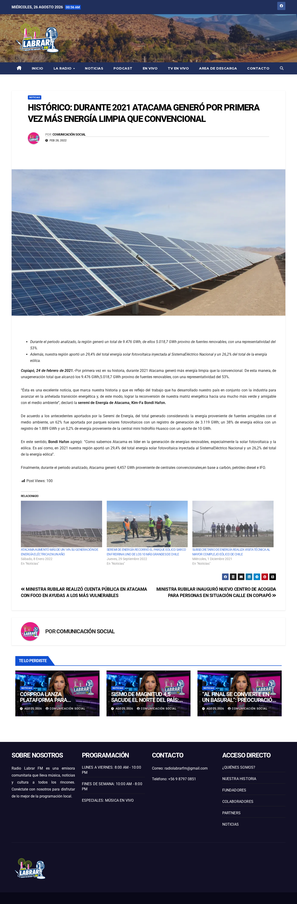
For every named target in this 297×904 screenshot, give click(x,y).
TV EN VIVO (178, 68)
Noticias (94, 68)
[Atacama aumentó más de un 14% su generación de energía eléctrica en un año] (61, 524)
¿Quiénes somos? (238, 767)
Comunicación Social (69, 134)
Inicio (37, 68)
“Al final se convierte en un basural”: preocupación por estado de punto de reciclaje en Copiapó (239, 703)
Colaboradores (238, 801)
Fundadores (234, 790)
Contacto (258, 68)
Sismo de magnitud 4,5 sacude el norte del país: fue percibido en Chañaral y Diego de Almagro (147, 703)
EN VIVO (150, 68)
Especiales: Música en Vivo (108, 800)
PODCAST (122, 68)
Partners (231, 813)
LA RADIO (63, 68)
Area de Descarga (218, 68)
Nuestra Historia (239, 779)
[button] (282, 68)
